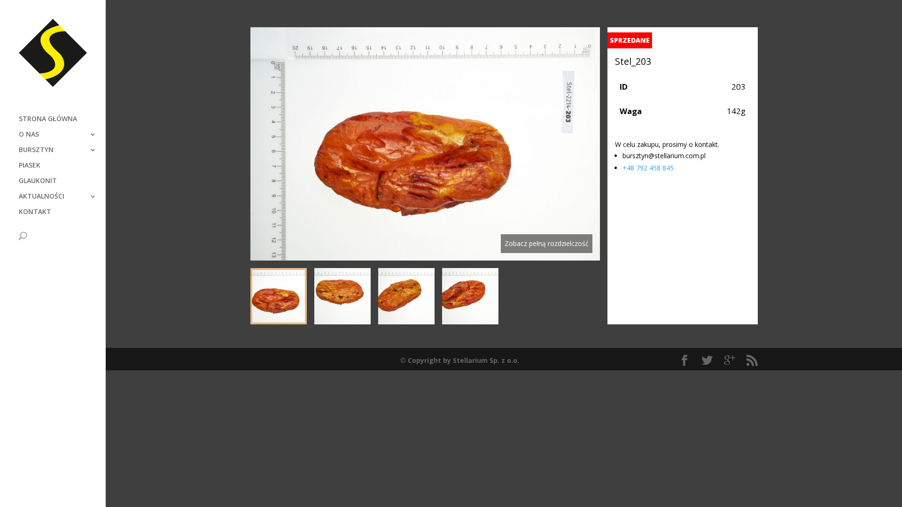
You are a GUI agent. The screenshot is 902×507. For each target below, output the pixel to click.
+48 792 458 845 (648, 167)
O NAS (29, 134)
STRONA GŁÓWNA (48, 119)
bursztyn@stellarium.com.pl (664, 155)
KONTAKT (35, 212)
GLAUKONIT (38, 181)
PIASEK (29, 165)
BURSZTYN (36, 150)
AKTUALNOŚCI (41, 196)
